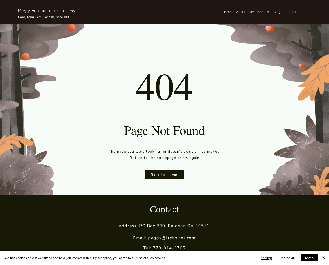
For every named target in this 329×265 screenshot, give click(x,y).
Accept (309, 258)
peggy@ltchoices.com (172, 238)
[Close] (323, 257)
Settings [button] (266, 258)
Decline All (287, 258)
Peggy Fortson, (46, 10)
